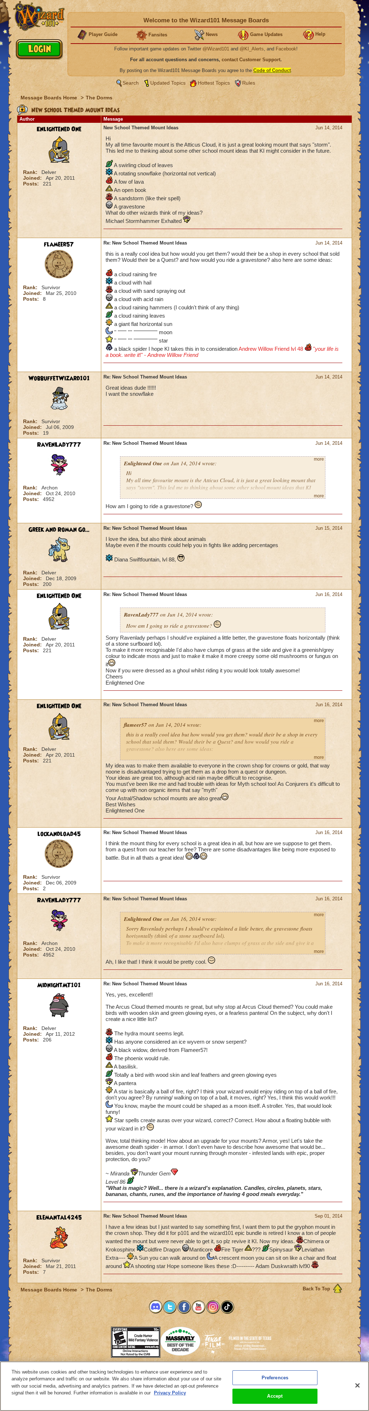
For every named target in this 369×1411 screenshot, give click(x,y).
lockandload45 (59, 834)
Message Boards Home (50, 97)
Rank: (31, 172)
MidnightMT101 (59, 985)
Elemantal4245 (59, 1217)
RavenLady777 (59, 444)
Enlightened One (59, 129)
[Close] (357, 1385)
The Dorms (99, 97)
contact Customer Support (251, 59)
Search (131, 83)
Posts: (31, 184)
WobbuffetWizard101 (59, 378)
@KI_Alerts (252, 48)
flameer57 (59, 244)
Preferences (275, 1377)
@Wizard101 (216, 48)
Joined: (33, 178)
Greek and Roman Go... (59, 529)
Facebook (286, 48)
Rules (248, 83)
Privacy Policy (170, 1393)
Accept (275, 1396)
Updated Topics (168, 83)
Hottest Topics (214, 83)
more (319, 459)
